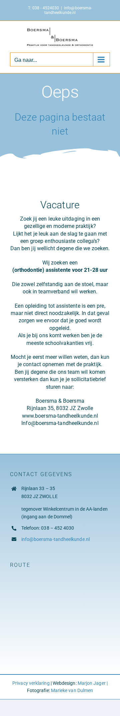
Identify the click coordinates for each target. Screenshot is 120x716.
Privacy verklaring (30, 683)
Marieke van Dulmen (72, 690)
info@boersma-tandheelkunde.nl (68, 10)
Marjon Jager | (93, 683)
